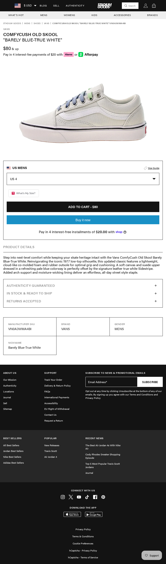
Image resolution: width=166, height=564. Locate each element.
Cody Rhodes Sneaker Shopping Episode (102, 456)
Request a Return (53, 420)
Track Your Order (53, 379)
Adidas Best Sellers (13, 462)
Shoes (37, 23)
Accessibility (51, 403)
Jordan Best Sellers (13, 451)
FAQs (47, 391)
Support (50, 373)
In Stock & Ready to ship (29, 293)
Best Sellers (12, 438)
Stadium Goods (12, 23)
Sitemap (7, 409)
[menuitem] (43, 6)
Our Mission (9, 379)
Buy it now (83, 220)
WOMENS (69, 15)
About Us (9, 373)
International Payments (56, 397)
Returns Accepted (24, 301)
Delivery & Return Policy (57, 385)
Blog (43, 5)
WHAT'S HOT (16, 15)
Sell (56, 5)
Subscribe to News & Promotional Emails (115, 373)
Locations (8, 391)
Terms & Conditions (83, 536)
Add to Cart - (83, 206)
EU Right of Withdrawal (56, 409)
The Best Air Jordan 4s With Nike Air (102, 446)
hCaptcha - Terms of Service (83, 557)
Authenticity (75, 5)
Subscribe (150, 382)
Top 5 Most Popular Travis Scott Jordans (102, 465)
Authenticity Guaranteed (31, 285)
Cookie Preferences (83, 543)
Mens (27, 23)
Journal (7, 397)
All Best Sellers (11, 445)
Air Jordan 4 (50, 457)
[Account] (145, 5)
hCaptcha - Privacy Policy (83, 550)
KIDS (94, 15)
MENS (43, 15)
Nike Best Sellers (12, 457)
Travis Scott (50, 451)
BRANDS (152, 15)
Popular (50, 438)
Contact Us (50, 414)
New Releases (51, 445)
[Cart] (153, 5)
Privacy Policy (83, 529)
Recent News (94, 438)
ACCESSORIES (122, 15)
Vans (46, 23)
